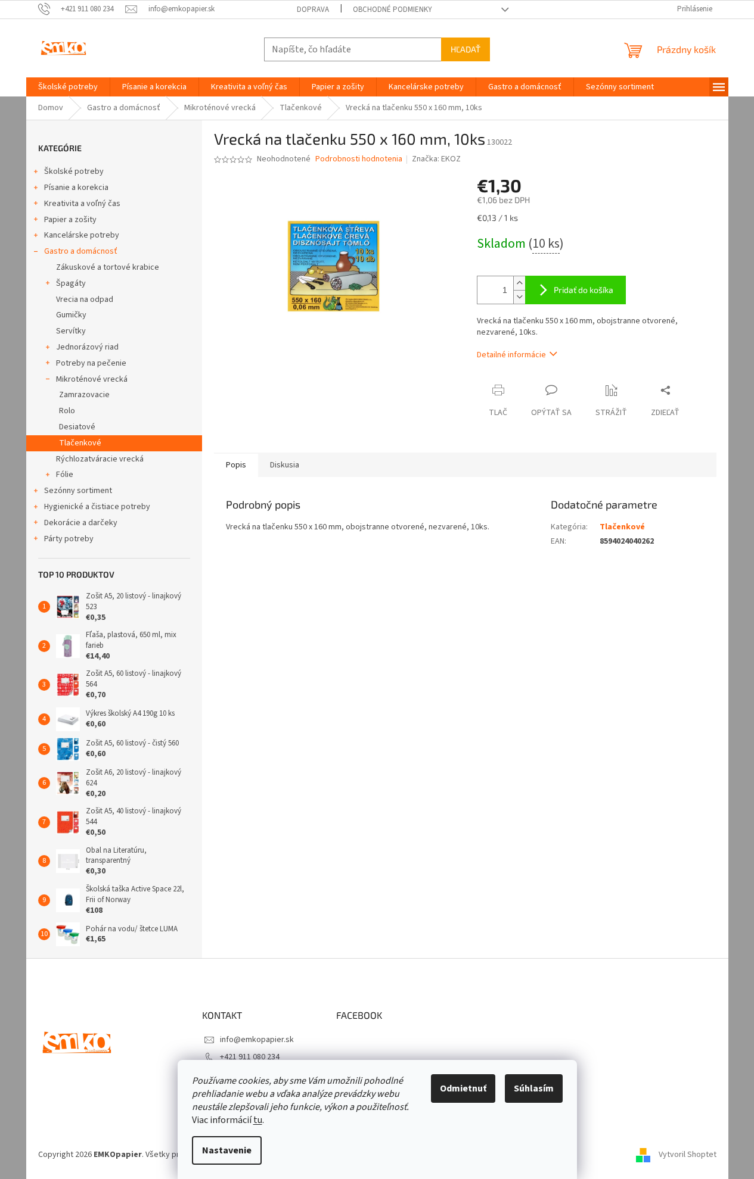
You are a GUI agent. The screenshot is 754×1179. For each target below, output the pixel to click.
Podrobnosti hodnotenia (358, 159)
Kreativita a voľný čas (82, 204)
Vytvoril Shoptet (687, 1155)
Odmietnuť (463, 1088)
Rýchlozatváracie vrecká (100, 459)
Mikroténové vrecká (92, 379)
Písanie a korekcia (76, 188)
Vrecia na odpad (84, 299)
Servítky (71, 331)
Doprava (313, 9)
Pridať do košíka (583, 290)
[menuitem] (68, 86)
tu (257, 1120)
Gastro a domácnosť (80, 251)
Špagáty (71, 283)
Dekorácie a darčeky (80, 523)
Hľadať (465, 49)
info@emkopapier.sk (257, 1040)
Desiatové (77, 427)
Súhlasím (534, 1088)
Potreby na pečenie (91, 363)
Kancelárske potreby (81, 235)
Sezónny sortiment (78, 491)
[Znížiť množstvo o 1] (519, 297)
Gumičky (71, 315)
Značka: (436, 159)
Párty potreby (69, 539)
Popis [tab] (236, 465)
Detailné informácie (511, 355)
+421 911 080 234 (250, 1057)
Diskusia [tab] (284, 465)
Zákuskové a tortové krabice (107, 267)
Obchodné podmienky (392, 9)
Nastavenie (227, 1150)
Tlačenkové (80, 443)
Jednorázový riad (87, 347)
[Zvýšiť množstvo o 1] (519, 283)
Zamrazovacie (84, 395)
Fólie (64, 475)
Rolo (67, 411)
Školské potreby (74, 171)
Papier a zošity (70, 220)
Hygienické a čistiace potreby (97, 507)
